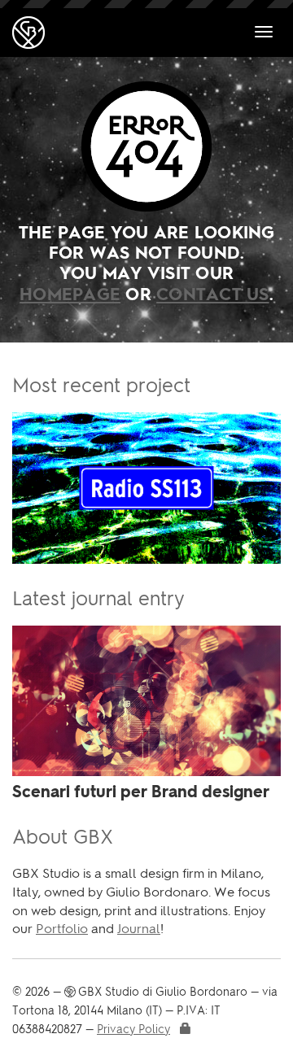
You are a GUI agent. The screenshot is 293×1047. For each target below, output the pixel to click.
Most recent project (101, 385)
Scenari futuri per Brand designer (140, 793)
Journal (138, 928)
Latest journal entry (98, 598)
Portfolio (62, 928)
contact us (212, 295)
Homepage (70, 295)
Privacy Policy (133, 1029)
